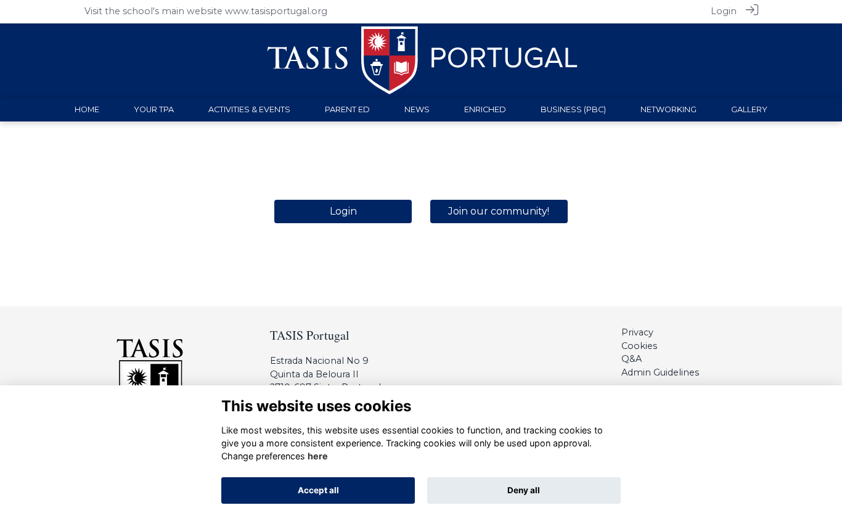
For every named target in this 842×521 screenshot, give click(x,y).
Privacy (637, 332)
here (318, 456)
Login (724, 11)
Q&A (631, 358)
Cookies (639, 345)
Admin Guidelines (660, 372)
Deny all (523, 490)
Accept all (318, 490)
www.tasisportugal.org (276, 11)
